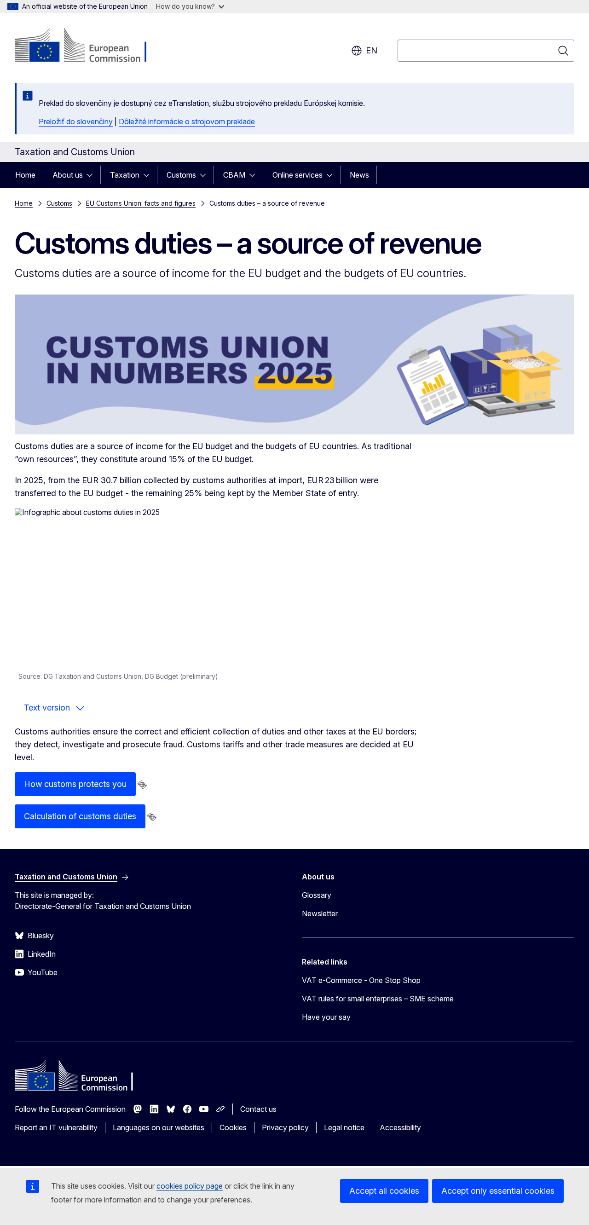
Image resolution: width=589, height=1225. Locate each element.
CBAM (234, 174)
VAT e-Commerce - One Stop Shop (361, 980)
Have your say (326, 1017)
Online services (297, 174)
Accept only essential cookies (497, 1191)
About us (67, 174)
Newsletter (320, 913)
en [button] (371, 50)
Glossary (316, 895)
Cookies (233, 1127)
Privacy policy (285, 1127)
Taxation (124, 174)
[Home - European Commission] (89, 46)
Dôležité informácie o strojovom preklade (187, 121)
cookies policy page (189, 1185)
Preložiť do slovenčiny (76, 121)
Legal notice (344, 1127)
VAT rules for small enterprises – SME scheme (378, 998)
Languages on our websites (158, 1127)
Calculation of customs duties (80, 816)
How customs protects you (75, 784)
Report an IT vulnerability (56, 1127)
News (359, 174)
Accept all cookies (384, 1191)
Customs (181, 174)
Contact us (258, 1109)
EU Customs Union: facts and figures (141, 203)
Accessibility (400, 1127)
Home (25, 174)
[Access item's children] (92, 175)
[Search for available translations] (142, 784)
